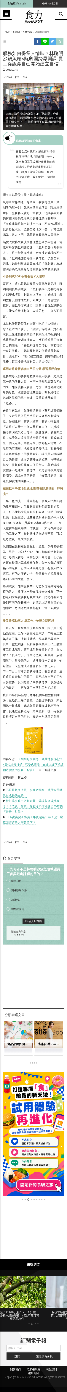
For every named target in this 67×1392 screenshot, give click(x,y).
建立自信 (16, 881)
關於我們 (15, 1369)
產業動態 (27, 32)
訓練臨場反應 (19, 890)
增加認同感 (17, 909)
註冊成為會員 (44, 1356)
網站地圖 (33, 1373)
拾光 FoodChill (50, 3)
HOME (6, 32)
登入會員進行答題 (33, 921)
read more (19, 934)
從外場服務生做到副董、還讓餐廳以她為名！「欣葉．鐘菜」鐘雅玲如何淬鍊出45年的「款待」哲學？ (33, 806)
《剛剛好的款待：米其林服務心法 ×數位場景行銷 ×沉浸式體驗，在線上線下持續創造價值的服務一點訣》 (33, 764)
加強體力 (16, 899)
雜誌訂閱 (51, 1369)
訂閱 (17, 1356)
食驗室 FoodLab (16, 3)
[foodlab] (33, 1134)
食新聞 (16, 32)
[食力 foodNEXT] (33, 17)
